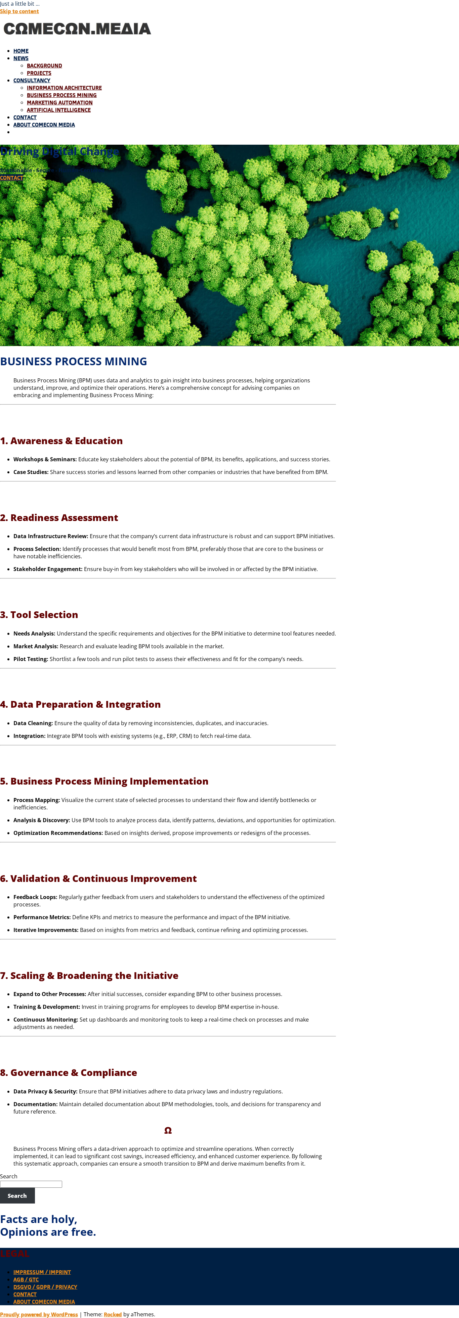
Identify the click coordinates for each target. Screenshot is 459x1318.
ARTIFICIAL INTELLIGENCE (59, 109)
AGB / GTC (26, 1279)
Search (8, 1176)
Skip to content (19, 11)
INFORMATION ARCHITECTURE (64, 87)
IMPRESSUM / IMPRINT (42, 1272)
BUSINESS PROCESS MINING (62, 95)
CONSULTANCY (31, 80)
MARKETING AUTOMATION (60, 102)
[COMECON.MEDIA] (78, 38)
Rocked (113, 1314)
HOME (21, 50)
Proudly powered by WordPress (39, 1314)
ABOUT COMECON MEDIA (44, 124)
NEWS (21, 58)
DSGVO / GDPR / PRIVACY (45, 1286)
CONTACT (25, 117)
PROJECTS (39, 72)
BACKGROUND (44, 65)
